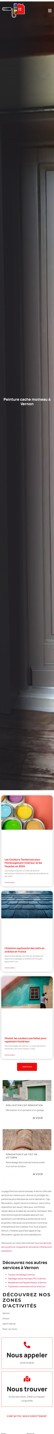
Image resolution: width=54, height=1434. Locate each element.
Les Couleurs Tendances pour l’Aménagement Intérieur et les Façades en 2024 (23, 863)
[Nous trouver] (27, 1379)
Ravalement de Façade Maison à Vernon (27, 1282)
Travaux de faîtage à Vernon (21, 1274)
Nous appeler (27, 1355)
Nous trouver (27, 1389)
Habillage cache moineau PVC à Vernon (27, 1278)
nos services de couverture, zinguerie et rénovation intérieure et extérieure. (26, 1247)
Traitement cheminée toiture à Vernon (26, 1286)
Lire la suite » (10, 882)
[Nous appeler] (27, 1345)
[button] (27, 1067)
